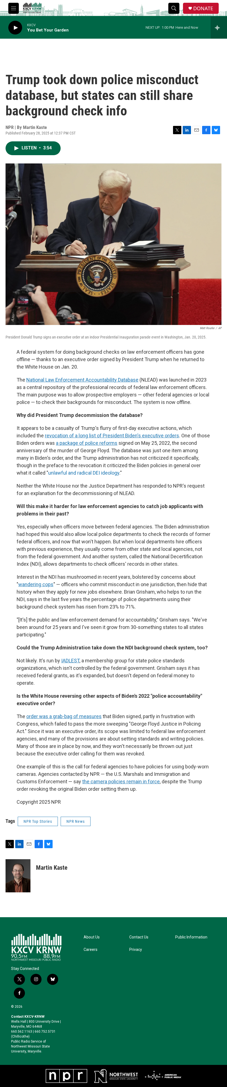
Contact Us (138, 937)
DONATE (203, 8)
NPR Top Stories (38, 821)
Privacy (135, 950)
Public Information (191, 937)
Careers (90, 950)
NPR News (75, 821)
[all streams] (219, 28)
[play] (15, 28)
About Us (92, 937)
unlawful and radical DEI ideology (83, 473)
